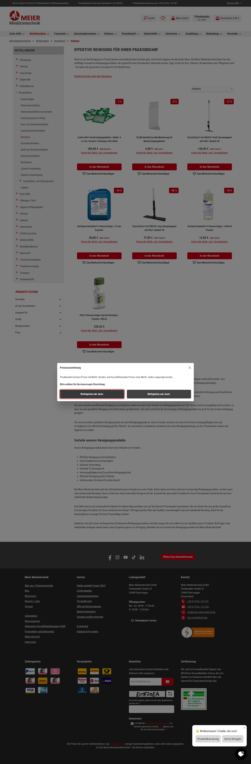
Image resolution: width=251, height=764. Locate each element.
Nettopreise (159, 394)
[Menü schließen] (189, 367)
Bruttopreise (92, 394)
